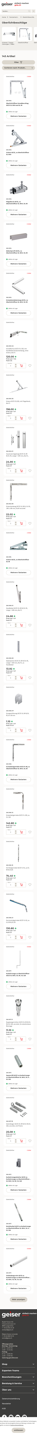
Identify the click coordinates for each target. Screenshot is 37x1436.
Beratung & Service (12, 1383)
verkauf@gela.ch (7, 1330)
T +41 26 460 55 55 (8, 1336)
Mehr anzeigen (18, 1299)
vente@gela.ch (7, 1338)
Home (4, 17)
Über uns (6, 1390)
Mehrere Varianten (18, 116)
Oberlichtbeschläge (29, 17)
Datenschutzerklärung (11, 1399)
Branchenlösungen (11, 1377)
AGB (4, 1408)
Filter (16, 62)
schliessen (18, 1430)
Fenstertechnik (14, 17)
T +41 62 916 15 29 (8, 1328)
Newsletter (6, 1404)
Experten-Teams (10, 1370)
